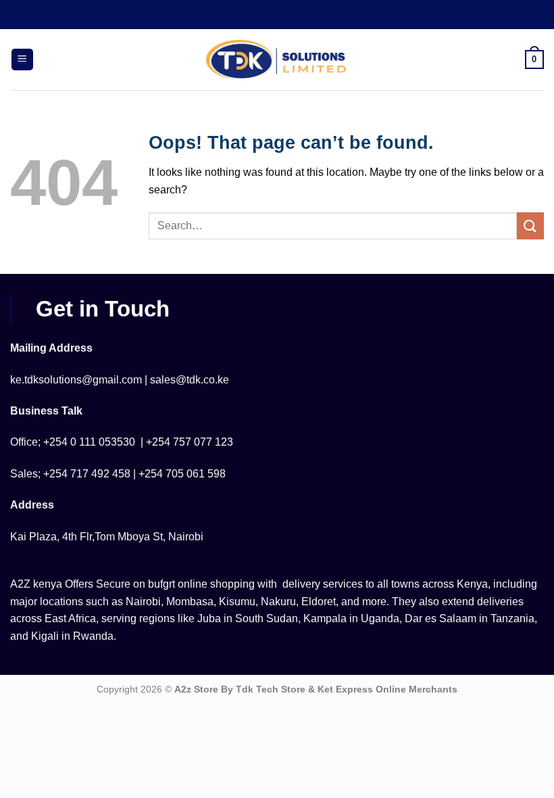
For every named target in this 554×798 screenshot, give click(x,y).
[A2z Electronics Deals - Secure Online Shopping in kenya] (277, 59)
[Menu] (22, 60)
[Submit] (530, 225)
